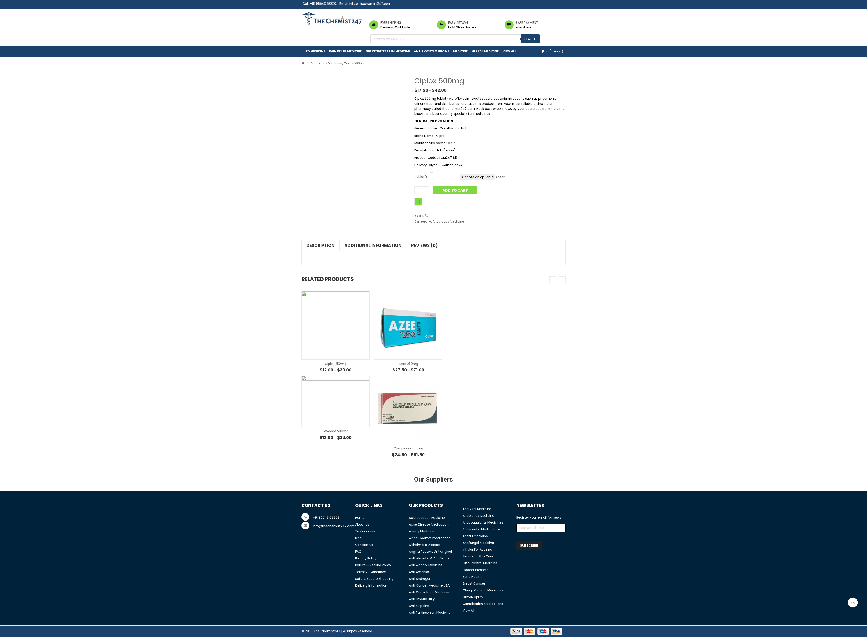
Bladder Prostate (476, 570)
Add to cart (455, 190)
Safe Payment (527, 22)
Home (360, 517)
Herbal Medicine (485, 51)
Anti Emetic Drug (422, 599)
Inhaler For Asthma (477, 549)
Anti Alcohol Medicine (426, 565)
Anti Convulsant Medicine (429, 592)
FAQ (358, 551)
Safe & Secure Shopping (374, 578)
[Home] (302, 63)
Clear (500, 177)
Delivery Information (371, 585)
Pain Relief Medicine (345, 51)
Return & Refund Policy (373, 565)
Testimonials (365, 531)
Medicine (460, 51)
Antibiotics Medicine (431, 51)
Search (530, 39)
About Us (362, 524)
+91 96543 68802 (323, 3)
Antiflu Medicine (475, 536)
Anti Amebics (419, 572)
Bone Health (472, 576)
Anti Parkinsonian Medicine (430, 612)
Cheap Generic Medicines (483, 590)
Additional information (372, 245)
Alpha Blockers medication (430, 538)
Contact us (364, 545)
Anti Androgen (420, 578)
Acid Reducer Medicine (427, 517)
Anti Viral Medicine (477, 509)
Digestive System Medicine (388, 51)
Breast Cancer (474, 583)
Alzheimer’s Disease (424, 545)
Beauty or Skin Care (478, 556)
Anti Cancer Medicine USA (429, 585)
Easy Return (458, 22)
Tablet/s (421, 176)
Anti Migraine (419, 606)
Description (320, 245)
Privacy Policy (365, 558)
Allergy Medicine (421, 531)
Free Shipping (390, 22)
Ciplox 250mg (335, 364)
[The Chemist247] (331, 18)
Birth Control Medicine (480, 563)
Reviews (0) (424, 245)
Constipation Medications (483, 604)
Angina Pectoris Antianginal (430, 551)
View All (509, 51)
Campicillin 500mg (408, 448)
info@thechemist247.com (370, 3)
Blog (358, 538)
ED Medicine (315, 51)
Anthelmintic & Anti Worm (429, 558)
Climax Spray (473, 597)
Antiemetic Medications (481, 529)
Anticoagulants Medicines (483, 522)
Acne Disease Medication (429, 524)
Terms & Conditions (371, 572)
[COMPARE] (418, 202)
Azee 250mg (408, 364)
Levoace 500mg (335, 431)
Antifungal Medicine (478, 543)
